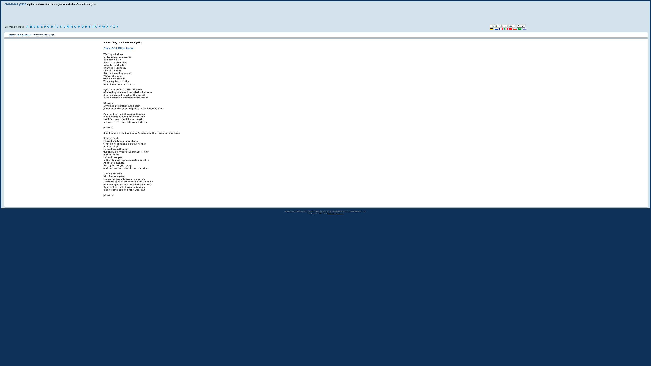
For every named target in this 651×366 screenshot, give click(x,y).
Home (11, 35)
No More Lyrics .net (335, 213)
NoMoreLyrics (15, 4)
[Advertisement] (325, 15)
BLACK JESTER (24, 35)
